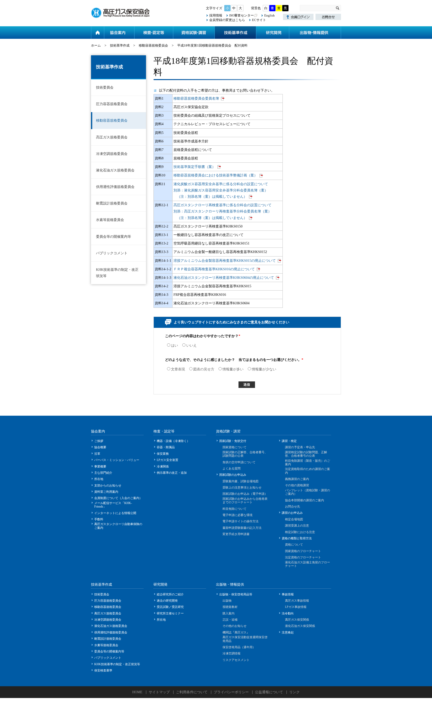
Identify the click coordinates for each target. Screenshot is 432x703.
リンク (294, 692)
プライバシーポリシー (231, 692)
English (269, 15)
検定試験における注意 (300, 532)
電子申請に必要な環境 (237, 515)
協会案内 (119, 32)
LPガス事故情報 (295, 607)
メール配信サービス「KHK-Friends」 (113, 504)
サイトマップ (159, 692)
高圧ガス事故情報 (297, 600)
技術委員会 (105, 87)
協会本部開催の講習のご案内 (304, 500)
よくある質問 (231, 468)
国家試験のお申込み (232, 475)
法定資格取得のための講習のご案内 (307, 470)
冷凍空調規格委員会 (112, 154)
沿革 (97, 453)
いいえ (191, 345)
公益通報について (269, 692)
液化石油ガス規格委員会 (115, 170)
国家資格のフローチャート (303, 551)
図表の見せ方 (203, 369)
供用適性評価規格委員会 (115, 187)
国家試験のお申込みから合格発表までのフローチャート (245, 500)
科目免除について (234, 509)
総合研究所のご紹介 (170, 594)
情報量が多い (233, 369)
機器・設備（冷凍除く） (173, 441)
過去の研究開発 (167, 600)
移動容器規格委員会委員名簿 (196, 98)
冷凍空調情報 (231, 653)
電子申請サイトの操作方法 (240, 521)
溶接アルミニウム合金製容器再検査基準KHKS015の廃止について (225, 261)
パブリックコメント (112, 253)
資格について (294, 544)
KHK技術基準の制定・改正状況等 (117, 273)
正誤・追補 (230, 619)
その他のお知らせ (234, 626)
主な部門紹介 (103, 473)
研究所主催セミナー (170, 613)
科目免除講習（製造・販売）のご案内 (307, 462)
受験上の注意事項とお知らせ (242, 487)
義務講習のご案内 (297, 479)
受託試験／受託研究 (170, 607)
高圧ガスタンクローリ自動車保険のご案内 (118, 525)
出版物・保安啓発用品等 (235, 594)
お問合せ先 (292, 506)
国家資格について (234, 447)
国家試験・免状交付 (232, 441)
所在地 (98, 479)
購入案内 (228, 613)
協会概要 (100, 447)
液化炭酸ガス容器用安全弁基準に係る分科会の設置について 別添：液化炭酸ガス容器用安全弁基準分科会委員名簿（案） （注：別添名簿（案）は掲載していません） (221, 190)
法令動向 (288, 613)
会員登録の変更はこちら (227, 20)
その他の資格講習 (297, 485)
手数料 (98, 519)
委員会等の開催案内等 (113, 237)
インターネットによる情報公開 (115, 513)
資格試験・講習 (193, 32)
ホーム (97, 32)
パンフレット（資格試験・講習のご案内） (307, 492)
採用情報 (215, 15)
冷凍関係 (163, 466)
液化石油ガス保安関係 (300, 626)
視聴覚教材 (230, 607)
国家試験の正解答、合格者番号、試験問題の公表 (245, 453)
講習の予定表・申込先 (300, 447)
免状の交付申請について (239, 462)
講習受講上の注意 (297, 525)
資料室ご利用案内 (106, 492)
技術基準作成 (235, 32)
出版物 (227, 600)
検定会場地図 (294, 519)
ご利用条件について (192, 692)
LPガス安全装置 (167, 460)
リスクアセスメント (236, 660)
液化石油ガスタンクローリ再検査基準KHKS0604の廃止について (224, 278)
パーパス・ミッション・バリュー (116, 460)
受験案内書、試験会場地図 (240, 481)
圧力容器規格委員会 (112, 104)
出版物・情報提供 (315, 32)
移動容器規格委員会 (153, 45)
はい (174, 345)
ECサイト (259, 20)
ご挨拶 (98, 441)
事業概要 (100, 466)
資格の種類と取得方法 (297, 538)
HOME (137, 692)
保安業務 (163, 453)
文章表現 (178, 369)
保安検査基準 (103, 670)
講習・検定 (289, 441)
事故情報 (288, 594)
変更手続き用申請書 (236, 534)
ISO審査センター (241, 15)
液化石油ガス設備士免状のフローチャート (307, 564)
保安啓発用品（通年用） (239, 647)
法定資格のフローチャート (303, 557)
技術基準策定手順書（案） (195, 167)
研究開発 (272, 32)
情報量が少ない (264, 369)
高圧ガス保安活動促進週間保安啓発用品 (245, 638)
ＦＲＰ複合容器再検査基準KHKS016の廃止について (214, 269)
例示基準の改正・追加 (172, 473)
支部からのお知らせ (107, 485)
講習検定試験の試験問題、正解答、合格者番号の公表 (306, 453)
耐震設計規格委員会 (112, 203)
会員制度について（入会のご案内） (118, 498)
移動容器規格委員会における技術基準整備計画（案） (216, 175)
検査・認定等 (153, 32)
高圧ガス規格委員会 (112, 137)
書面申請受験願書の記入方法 (242, 528)
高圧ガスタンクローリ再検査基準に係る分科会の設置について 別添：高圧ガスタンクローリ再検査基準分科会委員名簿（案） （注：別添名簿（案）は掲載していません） (223, 211)
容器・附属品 (166, 447)
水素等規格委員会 (110, 220)
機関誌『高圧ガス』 (236, 632)
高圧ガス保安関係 (297, 619)
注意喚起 (288, 632)
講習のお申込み (292, 513)
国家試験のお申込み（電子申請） (245, 494)
